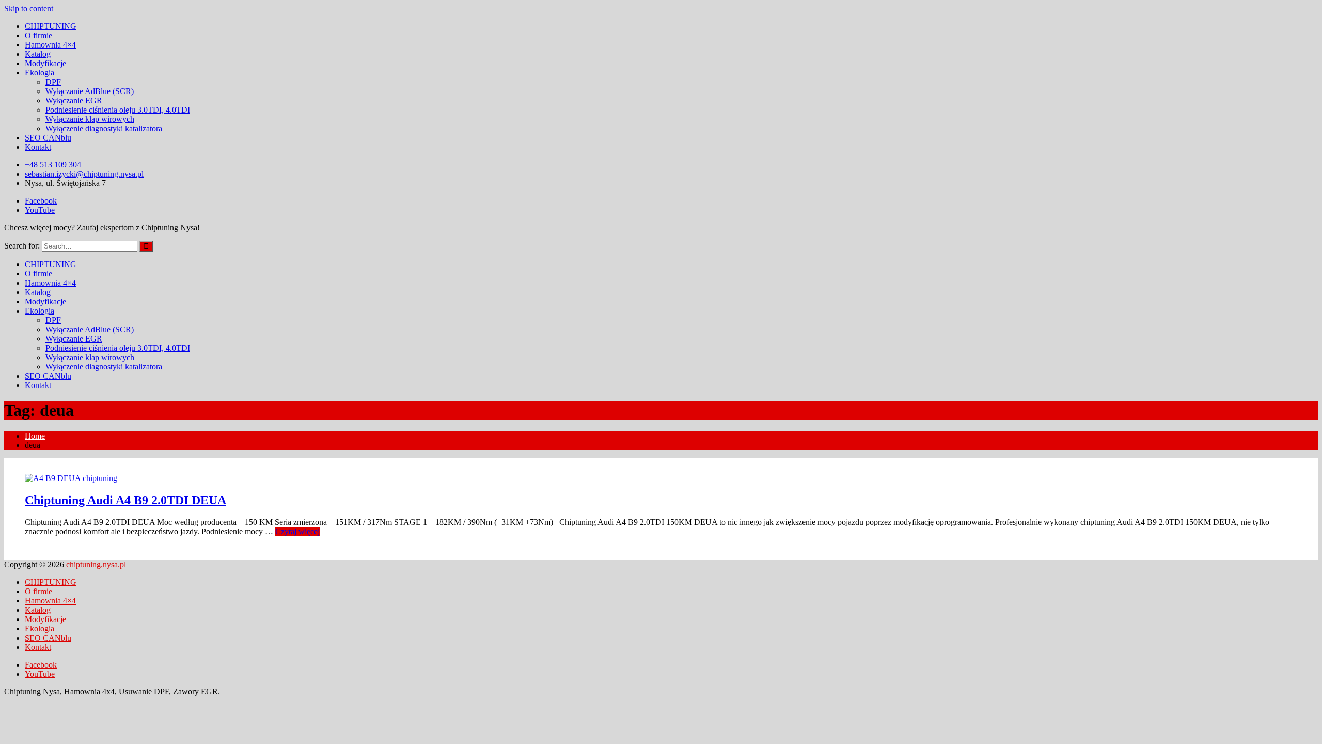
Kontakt (38, 147)
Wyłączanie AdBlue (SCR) (89, 91)
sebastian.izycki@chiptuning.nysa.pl (84, 173)
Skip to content (28, 8)
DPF (53, 82)
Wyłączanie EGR (73, 100)
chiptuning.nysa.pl (96, 564)
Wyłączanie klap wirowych (89, 119)
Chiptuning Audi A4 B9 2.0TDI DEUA (125, 500)
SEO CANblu (48, 137)
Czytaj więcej (297, 531)
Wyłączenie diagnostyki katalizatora (103, 128)
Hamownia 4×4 (50, 44)
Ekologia (39, 72)
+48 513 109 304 (53, 164)
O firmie (38, 35)
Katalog (38, 54)
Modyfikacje (45, 63)
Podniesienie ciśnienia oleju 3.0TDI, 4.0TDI (117, 109)
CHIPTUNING (50, 26)
